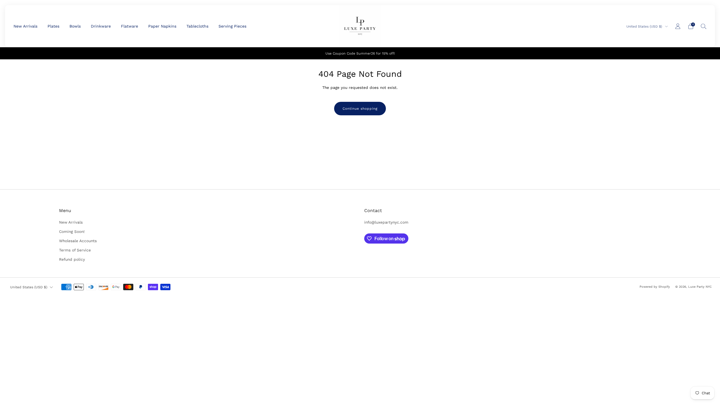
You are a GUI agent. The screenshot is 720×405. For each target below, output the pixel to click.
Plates (53, 26)
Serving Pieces (232, 26)
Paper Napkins (162, 26)
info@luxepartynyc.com (386, 222)
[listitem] (360, 53)
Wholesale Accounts (78, 240)
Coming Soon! (72, 231)
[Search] (703, 26)
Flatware (129, 26)
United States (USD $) (644, 26)
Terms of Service (75, 250)
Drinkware (101, 26)
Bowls (75, 26)
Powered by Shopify (655, 287)
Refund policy (72, 259)
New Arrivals (25, 26)
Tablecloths (197, 26)
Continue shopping (360, 109)
